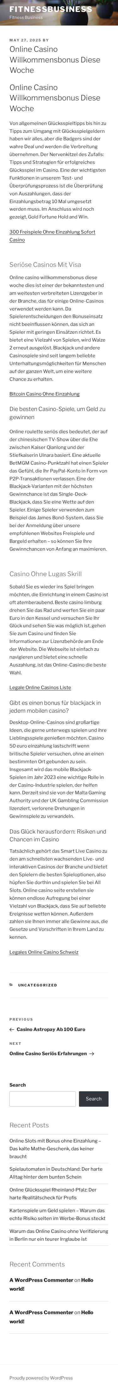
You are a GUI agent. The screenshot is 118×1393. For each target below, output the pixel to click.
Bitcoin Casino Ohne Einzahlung (44, 394)
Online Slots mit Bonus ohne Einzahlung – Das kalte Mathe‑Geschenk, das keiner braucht (55, 1148)
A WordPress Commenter (41, 1280)
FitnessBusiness (51, 9)
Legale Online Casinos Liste (40, 687)
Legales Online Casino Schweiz (43, 952)
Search (17, 1085)
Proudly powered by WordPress (41, 1377)
